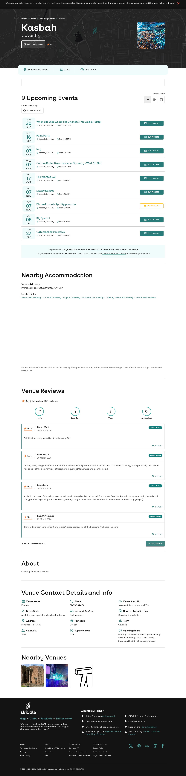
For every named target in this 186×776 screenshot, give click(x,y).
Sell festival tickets (100, 752)
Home (24, 18)
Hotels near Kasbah (146, 297)
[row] (154, 99)
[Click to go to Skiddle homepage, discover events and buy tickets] (28, 708)
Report (159, 445)
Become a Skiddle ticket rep (79, 756)
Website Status (74, 744)
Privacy (23, 752)
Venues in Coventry (31, 297)
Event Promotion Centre (102, 249)
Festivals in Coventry (92, 297)
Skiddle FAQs (98, 748)
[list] (147, 99)
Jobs (46, 756)
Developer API (74, 748)
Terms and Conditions (28, 748)
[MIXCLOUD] (147, 746)
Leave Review (155, 543)
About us (48, 744)
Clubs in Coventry (52, 297)
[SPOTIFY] (139, 746)
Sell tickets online (100, 744)
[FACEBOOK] (162, 746)
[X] (131, 746)
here (156, 3)
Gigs (23, 718)
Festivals (46, 718)
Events (32, 18)
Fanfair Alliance (149, 727)
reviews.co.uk (108, 716)
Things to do (64, 718)
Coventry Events (47, 18)
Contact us (49, 752)
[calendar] (161, 99)
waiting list (153, 206)
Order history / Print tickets (55, 748)
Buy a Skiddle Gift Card (102, 756)
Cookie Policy (25, 756)
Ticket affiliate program (78, 752)
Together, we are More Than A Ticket (103, 732)
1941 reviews (51, 401)
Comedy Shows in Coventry (119, 297)
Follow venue (35, 44)
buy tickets (153, 123)
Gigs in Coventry (71, 297)
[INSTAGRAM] (155, 746)
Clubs (33, 718)
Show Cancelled (34, 110)
